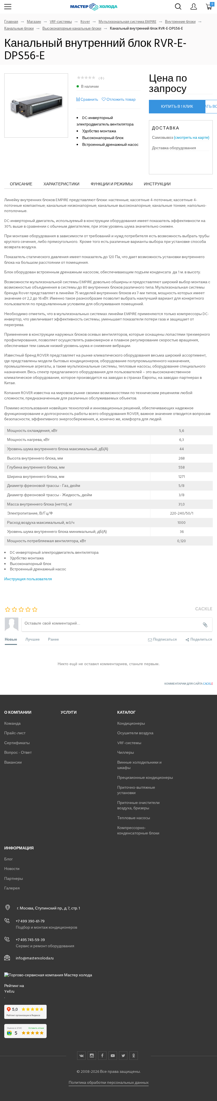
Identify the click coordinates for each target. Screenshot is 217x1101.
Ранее (53, 639)
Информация (19, 848)
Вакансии (13, 762)
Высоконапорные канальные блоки (71, 28)
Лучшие (32, 639)
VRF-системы (61, 22)
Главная (11, 22)
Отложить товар (121, 99)
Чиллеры (125, 752)
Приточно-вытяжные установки (136, 790)
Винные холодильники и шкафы (139, 765)
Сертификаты (17, 743)
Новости (11, 868)
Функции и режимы (112, 184)
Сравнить (89, 99)
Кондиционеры (131, 723)
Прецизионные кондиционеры (145, 777)
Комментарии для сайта (188, 684)
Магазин (34, 22)
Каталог (126, 712)
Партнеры (13, 878)
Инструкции (157, 184)
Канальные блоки (19, 28)
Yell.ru (9, 991)
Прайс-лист (14, 733)
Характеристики (61, 184)
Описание (21, 184)
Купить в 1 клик (177, 106)
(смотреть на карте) (191, 137)
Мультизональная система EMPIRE (127, 22)
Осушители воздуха (135, 733)
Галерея (12, 888)
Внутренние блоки (180, 22)
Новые (11, 639)
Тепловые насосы (133, 818)
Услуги (69, 712)
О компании (17, 712)
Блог (8, 859)
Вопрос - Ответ (18, 752)
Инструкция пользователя (28, 579)
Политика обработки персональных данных (109, 1082)
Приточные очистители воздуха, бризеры (138, 805)
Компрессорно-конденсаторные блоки (138, 831)
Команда (12, 723)
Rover (85, 22)
